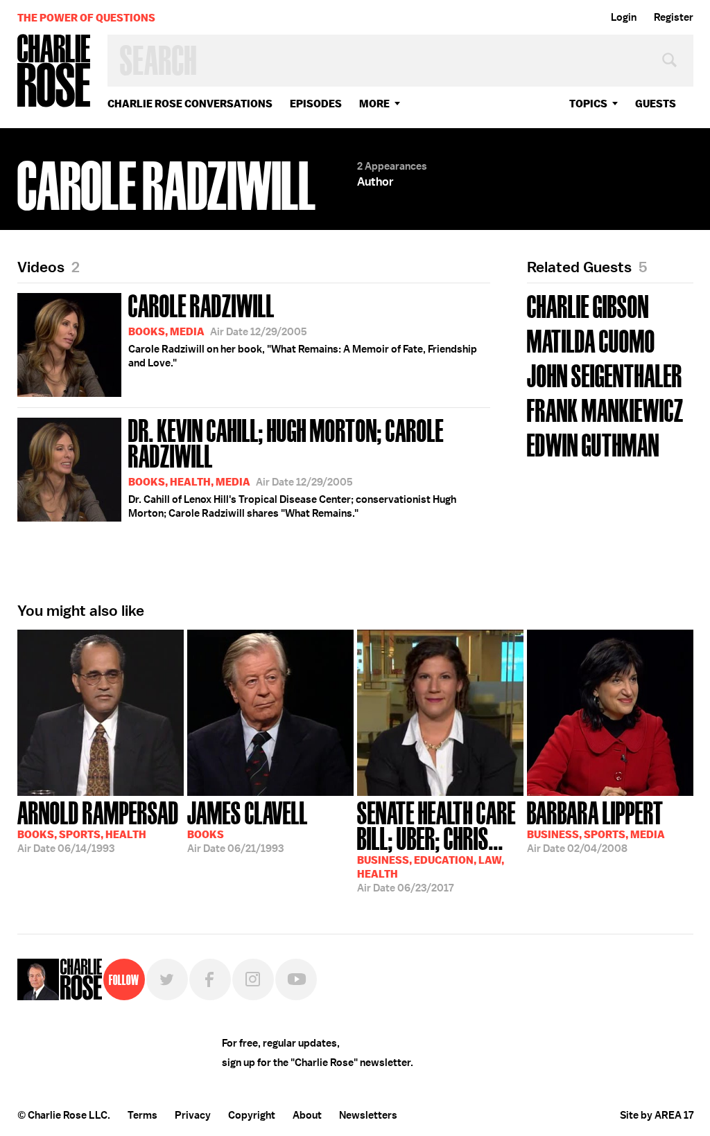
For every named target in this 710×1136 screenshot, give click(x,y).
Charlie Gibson (588, 305)
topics (588, 103)
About (307, 1115)
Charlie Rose (54, 71)
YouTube (296, 979)
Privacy (193, 1115)
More (374, 103)
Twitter (167, 979)
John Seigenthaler (604, 374)
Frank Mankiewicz (605, 409)
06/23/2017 (436, 845)
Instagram (253, 979)
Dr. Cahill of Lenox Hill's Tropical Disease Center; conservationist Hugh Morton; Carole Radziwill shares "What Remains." (292, 466)
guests (655, 103)
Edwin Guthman (593, 443)
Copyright (251, 1115)
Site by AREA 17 (656, 1115)
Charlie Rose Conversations (189, 103)
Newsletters (368, 1115)
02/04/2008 (596, 825)
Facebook (210, 979)
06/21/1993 (247, 825)
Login (624, 17)
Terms (142, 1115)
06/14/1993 (98, 825)
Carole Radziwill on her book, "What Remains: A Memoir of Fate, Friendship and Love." (302, 329)
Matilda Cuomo (591, 340)
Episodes (316, 103)
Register (673, 17)
